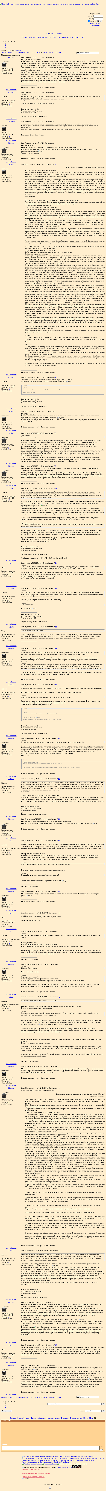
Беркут (11, 563)
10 (56, 488)
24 (59, 997)
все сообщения (11, 90)
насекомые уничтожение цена (32, 1469)
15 (56, 684)
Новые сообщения (44, 37)
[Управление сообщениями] (103, 1444)
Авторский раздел (21, 52)
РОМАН (11, 92)
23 (59, 964)
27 (59, 1251)
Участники (56, 37)
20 (59, 891)
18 (59, 819)
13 (56, 627)
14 (56, 648)
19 (59, 840)
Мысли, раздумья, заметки (51, 52)
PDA (82, 37)
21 (59, 913)
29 (56, 1345)
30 (56, 1365)
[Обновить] (99, 1444)
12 (56, 588)
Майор (11, 433)
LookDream (11, 121)
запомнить (93, 21)
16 (59, 738)
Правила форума (67, 37)
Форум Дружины (56, 33)
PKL (11, 840)
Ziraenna (18, 50)
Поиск (77, 37)
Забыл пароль (94, 23)
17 (59, 779)
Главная (46, 33)
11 (56, 563)
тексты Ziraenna (34, 52)
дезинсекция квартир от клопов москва (36, 1473)
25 (59, 1066)
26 (59, 1088)
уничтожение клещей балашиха (33, 1477)
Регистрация (95, 25)
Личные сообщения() (29, 37)
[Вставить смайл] (101, 1444)
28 (56, 1302)
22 (59, 931)
